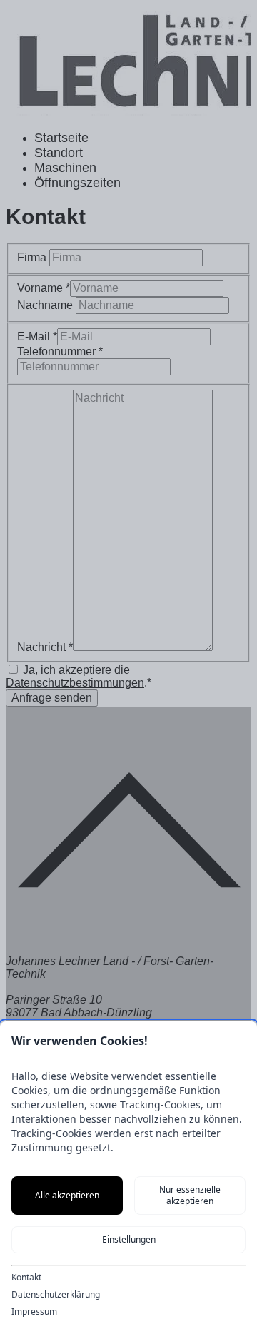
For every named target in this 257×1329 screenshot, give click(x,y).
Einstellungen (129, 1239)
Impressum (34, 1312)
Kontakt (26, 1277)
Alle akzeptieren (67, 1195)
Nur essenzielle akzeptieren (190, 1195)
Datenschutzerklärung (55, 1294)
